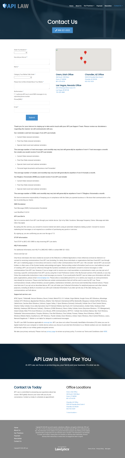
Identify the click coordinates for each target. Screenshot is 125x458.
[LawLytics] (62, 449)
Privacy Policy (100, 448)
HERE (105, 331)
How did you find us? (21, 57)
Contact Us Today (28, 387)
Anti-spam (107, 448)
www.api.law (48, 322)
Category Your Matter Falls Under (24, 74)
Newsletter (108, 6)
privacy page (51, 331)
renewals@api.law (43, 278)
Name (16, 67)
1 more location (71, 412)
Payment (99, 6)
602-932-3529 (89, 81)
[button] (81, 58)
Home (71, 6)
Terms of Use (91, 448)
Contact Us (117, 6)
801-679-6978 (60, 81)
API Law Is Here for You (62, 359)
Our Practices (88, 6)
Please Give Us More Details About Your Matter (29, 82)
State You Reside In (20, 50)
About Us (79, 6)
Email (16, 107)
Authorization (19, 91)
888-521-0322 (64, 30)
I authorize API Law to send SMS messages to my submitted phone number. (30, 95)
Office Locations (78, 387)
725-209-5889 (60, 92)
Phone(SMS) (18, 99)
